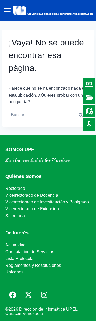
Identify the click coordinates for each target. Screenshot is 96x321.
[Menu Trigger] (7, 11)
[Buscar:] (48, 115)
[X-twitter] (28, 295)
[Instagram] (44, 295)
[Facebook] (12, 295)
